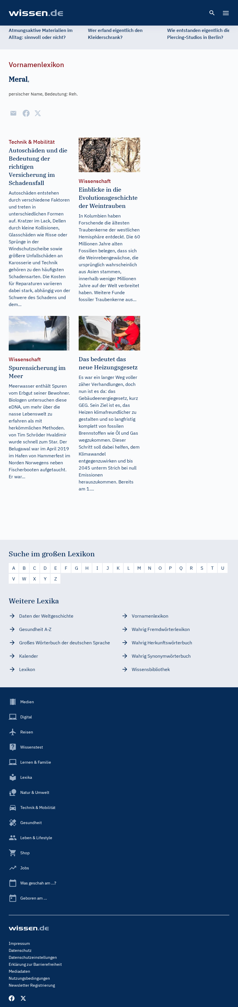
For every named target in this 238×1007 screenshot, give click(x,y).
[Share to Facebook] (26, 113)
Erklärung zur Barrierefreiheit (35, 964)
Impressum (19, 943)
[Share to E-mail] (13, 113)
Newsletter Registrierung (32, 985)
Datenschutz (20, 950)
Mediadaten (19, 971)
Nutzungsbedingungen (29, 978)
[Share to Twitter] (37, 113)
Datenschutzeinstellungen (33, 957)
